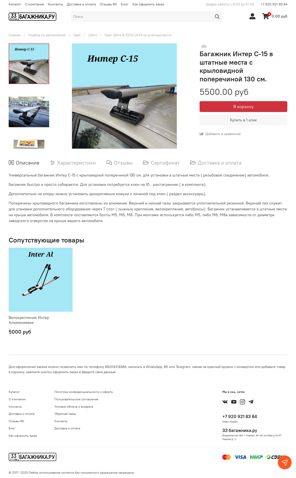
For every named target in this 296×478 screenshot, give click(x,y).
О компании (34, 4)
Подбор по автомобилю (47, 35)
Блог (124, 4)
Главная (15, 35)
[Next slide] (29, 143)
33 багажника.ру (239, 430)
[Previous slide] (65, 96)
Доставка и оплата (81, 4)
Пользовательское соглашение (76, 399)
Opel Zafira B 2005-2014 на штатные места (137, 35)
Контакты (55, 4)
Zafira (92, 35)
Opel (77, 35)
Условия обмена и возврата (73, 407)
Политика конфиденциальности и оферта (83, 392)
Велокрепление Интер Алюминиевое (29, 320)
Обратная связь (65, 414)
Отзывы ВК (108, 4)
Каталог (15, 4)
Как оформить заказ (148, 4)
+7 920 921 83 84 (274, 4)
